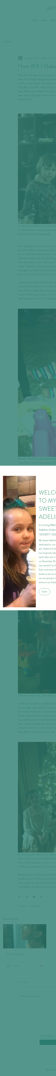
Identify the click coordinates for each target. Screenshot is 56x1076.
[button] (44, 591)
